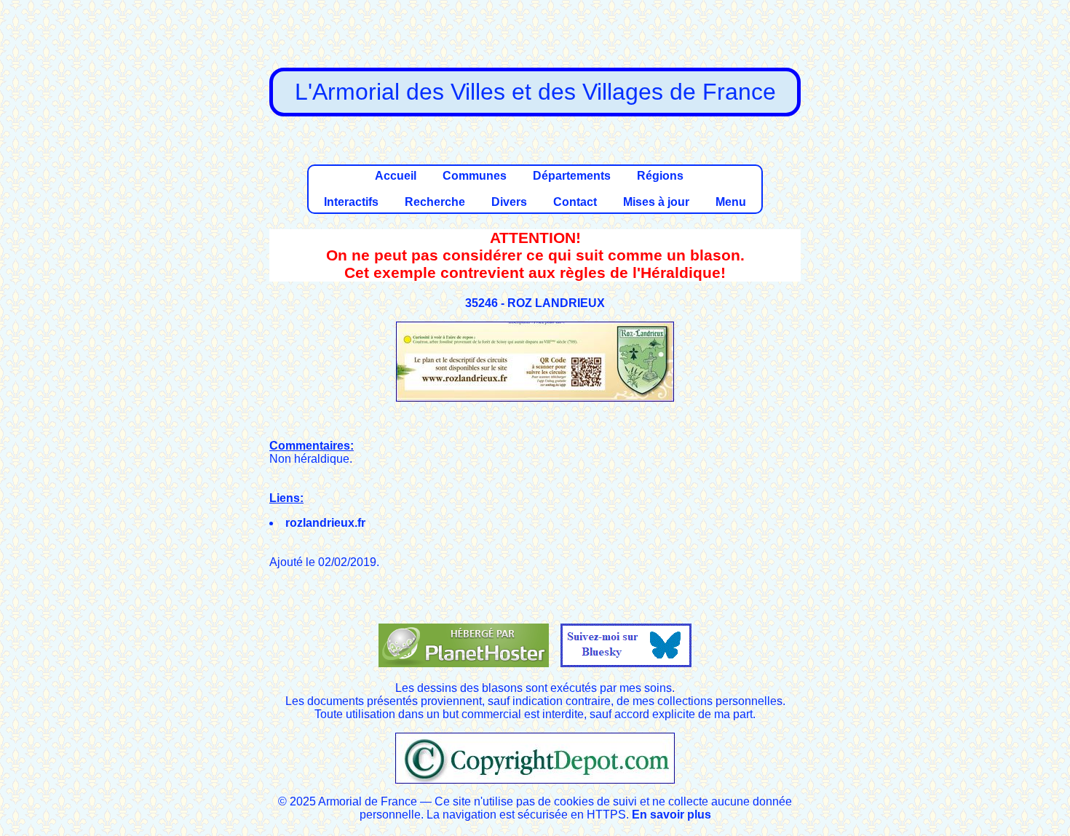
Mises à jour (656, 202)
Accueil (395, 176)
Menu (731, 202)
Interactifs (351, 202)
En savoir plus (671, 814)
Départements (572, 176)
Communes (475, 176)
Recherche (435, 202)
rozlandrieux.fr (325, 523)
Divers (509, 202)
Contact (575, 202)
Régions (660, 176)
